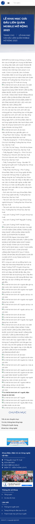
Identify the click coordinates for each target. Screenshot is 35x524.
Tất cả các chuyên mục (10, 419)
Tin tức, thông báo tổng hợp (11, 422)
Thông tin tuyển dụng (9, 425)
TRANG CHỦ (8, 35)
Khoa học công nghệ (9, 428)
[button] (8, 3)
